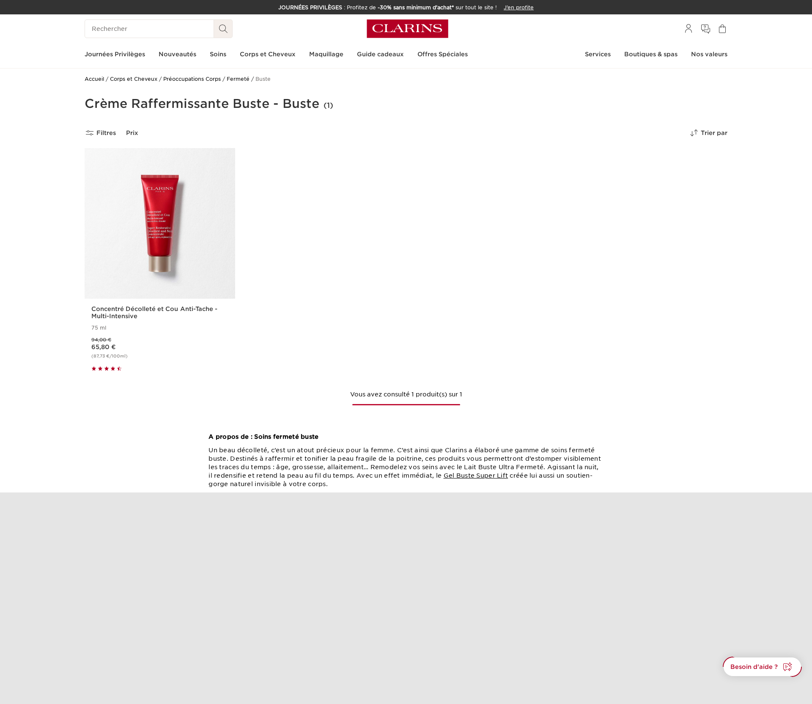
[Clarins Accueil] (407, 29)
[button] (762, 666)
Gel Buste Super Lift (476, 475)
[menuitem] (688, 29)
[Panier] (722, 29)
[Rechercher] (223, 28)
